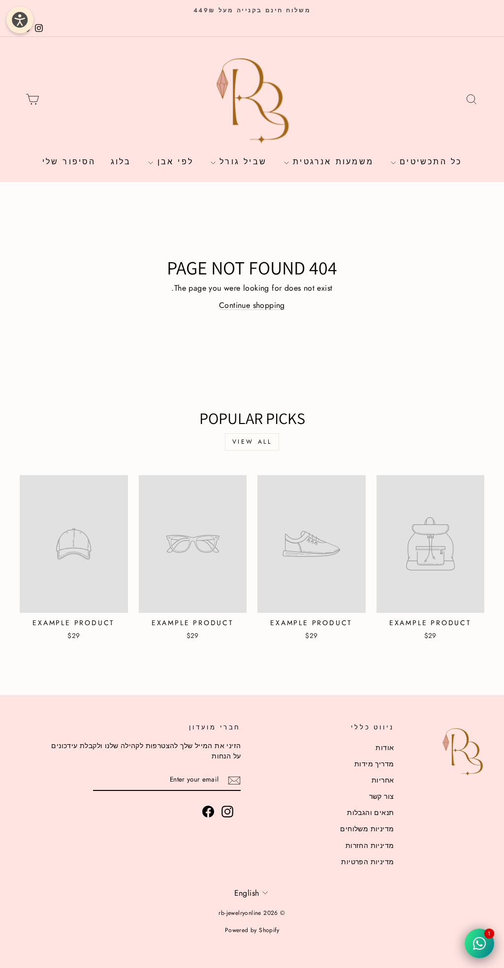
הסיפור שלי (69, 161)
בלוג (121, 161)
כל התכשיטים (429, 161)
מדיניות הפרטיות (367, 862)
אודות (385, 748)
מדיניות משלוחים (367, 829)
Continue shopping (252, 305)
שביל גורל (241, 161)
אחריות (383, 780)
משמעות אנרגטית (331, 161)
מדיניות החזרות (370, 845)
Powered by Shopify (252, 930)
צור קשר (381, 796)
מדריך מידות (374, 764)
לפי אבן (173, 161)
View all (252, 441)
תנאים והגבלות (370, 812)
